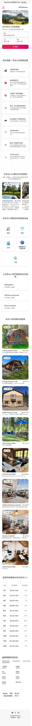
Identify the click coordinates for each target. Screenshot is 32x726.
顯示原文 (23, 2)
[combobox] (15, 35)
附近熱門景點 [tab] (26, 661)
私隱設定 (13, 717)
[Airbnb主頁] (3, 7)
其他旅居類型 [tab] (16, 661)
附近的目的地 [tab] (6, 661)
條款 (18, 717)
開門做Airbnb (23, 7)
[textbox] (9, 41)
